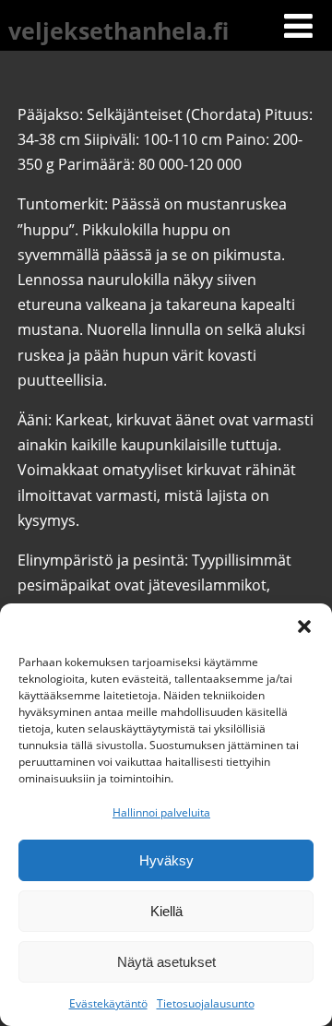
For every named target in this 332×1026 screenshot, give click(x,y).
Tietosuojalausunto (206, 1003)
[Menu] (298, 25)
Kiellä (166, 911)
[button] (304, 626)
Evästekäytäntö (108, 1003)
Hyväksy (166, 860)
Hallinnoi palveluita (161, 812)
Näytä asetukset (166, 962)
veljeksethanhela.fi (118, 30)
